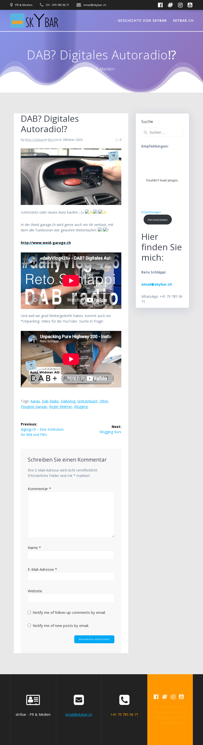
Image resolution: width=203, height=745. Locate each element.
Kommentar (39, 488)
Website (35, 590)
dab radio (50, 401)
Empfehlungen (151, 212)
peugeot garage (34, 406)
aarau (35, 401)
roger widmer (60, 406)
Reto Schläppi (35, 140)
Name (34, 547)
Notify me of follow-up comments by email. (69, 612)
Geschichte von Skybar (142, 20)
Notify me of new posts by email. (61, 625)
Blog (51, 140)
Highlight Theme (170, 722)
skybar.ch (183, 20)
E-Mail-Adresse (42, 569)
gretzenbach (87, 401)
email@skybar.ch (78, 714)
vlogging (81, 406)
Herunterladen (158, 220)
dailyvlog (68, 401)
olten (104, 401)
